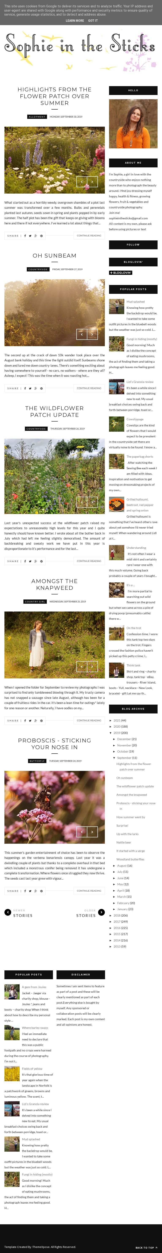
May (120, 884)
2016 (117, 928)
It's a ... (131, 585)
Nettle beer (123, 842)
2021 (117, 720)
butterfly (37, 761)
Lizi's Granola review (140, 382)
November (124, 745)
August (122, 865)
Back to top (145, 1247)
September (124, 757)
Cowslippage (135, 419)
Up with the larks (127, 834)
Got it (93, 20)
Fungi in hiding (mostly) (142, 339)
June (120, 878)
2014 (117, 940)
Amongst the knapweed (54, 584)
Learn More (75, 20)
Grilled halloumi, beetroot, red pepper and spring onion (140, 505)
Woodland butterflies (130, 859)
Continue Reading (89, 235)
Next (92, 181)
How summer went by (130, 817)
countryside (38, 269)
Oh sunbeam (55, 255)
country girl (35, 601)
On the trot (134, 628)
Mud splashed (136, 301)
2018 (117, 915)
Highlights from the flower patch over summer (55, 96)
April (120, 890)
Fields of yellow (32, 1068)
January (122, 909)
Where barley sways (35, 1027)
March (121, 896)
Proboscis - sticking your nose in (54, 744)
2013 (117, 946)
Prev (81, 181)
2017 (117, 921)
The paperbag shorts (140, 456)
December (124, 739)
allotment (37, 116)
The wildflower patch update (54, 411)
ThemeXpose (41, 1247)
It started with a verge (130, 851)
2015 (117, 934)
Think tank (133, 665)
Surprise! (122, 825)
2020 (117, 726)
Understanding (136, 547)
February (123, 903)
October (122, 751)
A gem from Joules (34, 987)
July (120, 871)
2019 (117, 733)
